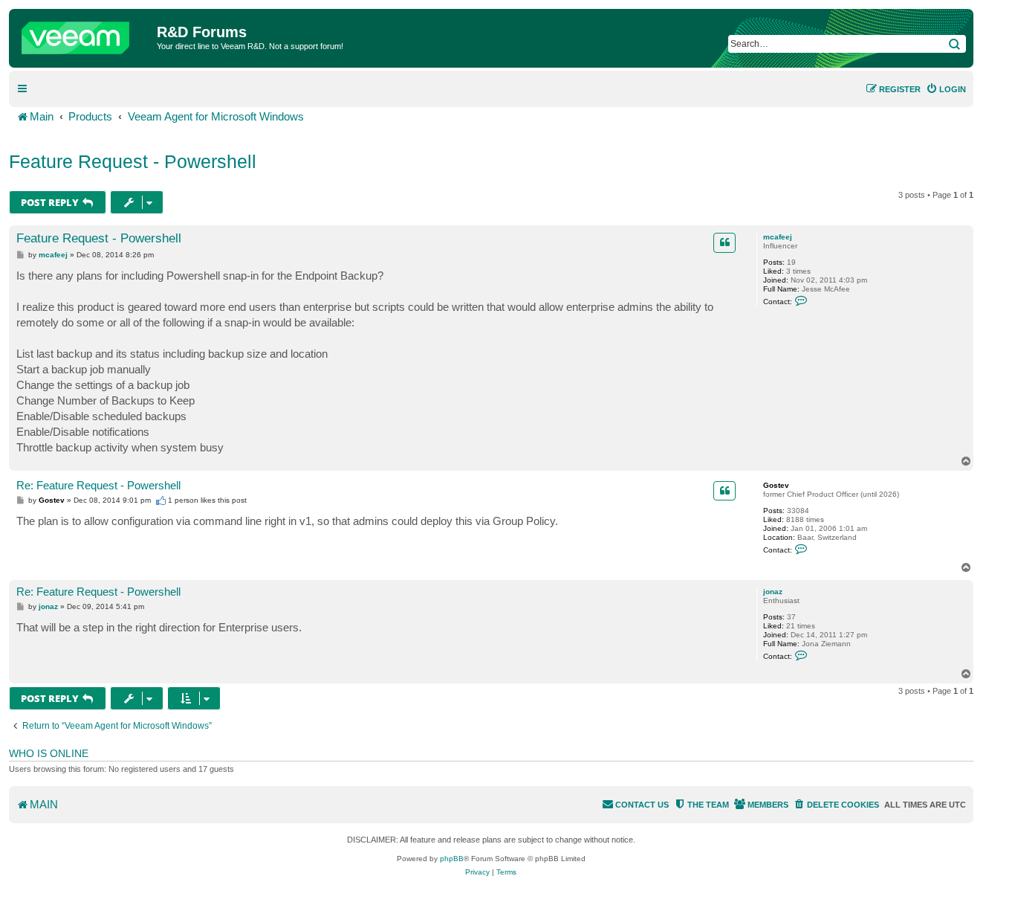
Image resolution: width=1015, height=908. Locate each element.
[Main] (85, 34)
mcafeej (777, 237)
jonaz (772, 591)
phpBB (452, 858)
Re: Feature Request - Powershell (98, 485)
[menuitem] (946, 89)
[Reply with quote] (724, 242)
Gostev (776, 485)
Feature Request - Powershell (132, 161)
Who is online (48, 753)
